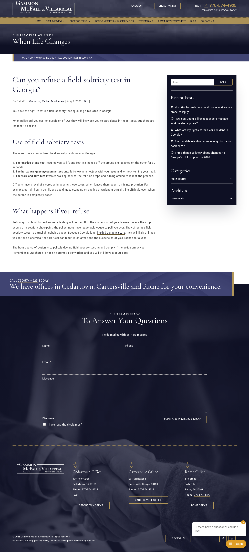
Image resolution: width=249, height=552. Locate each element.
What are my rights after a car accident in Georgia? (199, 132)
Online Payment (167, 5)
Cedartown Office (91, 505)
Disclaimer (48, 418)
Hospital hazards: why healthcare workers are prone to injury (201, 109)
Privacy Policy (42, 540)
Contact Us (207, 21)
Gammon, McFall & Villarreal (46, 101)
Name (46, 346)
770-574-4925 (222, 6)
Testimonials (146, 21)
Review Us (136, 5)
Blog (193, 21)
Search (223, 82)
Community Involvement (172, 21)
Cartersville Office (148, 500)
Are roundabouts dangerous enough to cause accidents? (201, 143)
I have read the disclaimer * (64, 425)
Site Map (29, 540)
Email (46, 362)
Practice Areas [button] (78, 21)
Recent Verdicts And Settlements (114, 21)
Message (48, 379)
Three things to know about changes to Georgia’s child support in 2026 (198, 155)
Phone (129, 346)
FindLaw (91, 540)
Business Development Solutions (67, 540)
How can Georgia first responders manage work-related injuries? (199, 121)
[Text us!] (236, 545)
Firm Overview (54, 21)
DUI (86, 101)
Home (38, 21)
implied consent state (111, 233)
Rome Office (199, 505)
